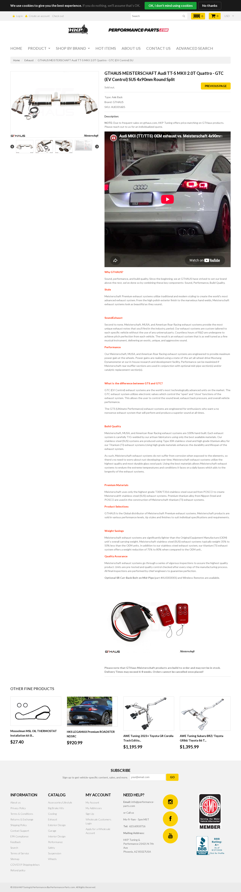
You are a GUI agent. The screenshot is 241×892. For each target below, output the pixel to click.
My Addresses (94, 808)
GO (172, 777)
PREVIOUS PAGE (216, 86)
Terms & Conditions (21, 813)
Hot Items (105, 48)
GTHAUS (118, 102)
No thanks (209, 6)
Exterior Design (57, 825)
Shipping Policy (18, 825)
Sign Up (90, 813)
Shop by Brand (71, 48)
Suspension (54, 853)
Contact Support (19, 830)
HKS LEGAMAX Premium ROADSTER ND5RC (91, 734)
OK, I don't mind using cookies (171, 6)
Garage (52, 830)
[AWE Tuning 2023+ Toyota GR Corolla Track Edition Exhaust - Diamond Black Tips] (148, 713)
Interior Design (57, 836)
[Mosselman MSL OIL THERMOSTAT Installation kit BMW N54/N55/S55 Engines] (35, 711)
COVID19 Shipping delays (25, 864)
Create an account (39, 16)
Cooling (52, 813)
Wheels (52, 859)
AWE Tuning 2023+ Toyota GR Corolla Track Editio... (148, 738)
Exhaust (29, 60)
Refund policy (17, 870)
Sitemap (14, 859)
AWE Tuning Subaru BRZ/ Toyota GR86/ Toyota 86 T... (201, 738)
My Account (92, 802)
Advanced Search (194, 48)
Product (37, 48)
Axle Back (117, 97)
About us (131, 48)
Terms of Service (19, 853)
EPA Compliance (19, 836)
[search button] (184, 17)
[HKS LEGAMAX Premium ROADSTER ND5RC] (92, 711)
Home (16, 48)
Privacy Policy (18, 808)
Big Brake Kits (56, 808)
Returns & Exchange (21, 819)
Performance (55, 842)
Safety (51, 847)
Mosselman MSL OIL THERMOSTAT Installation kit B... (33, 733)
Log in (19, 16)
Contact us (158, 48)
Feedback (15, 842)
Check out (58, 16)
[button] (198, 16)
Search (14, 847)
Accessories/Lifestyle (60, 802)
